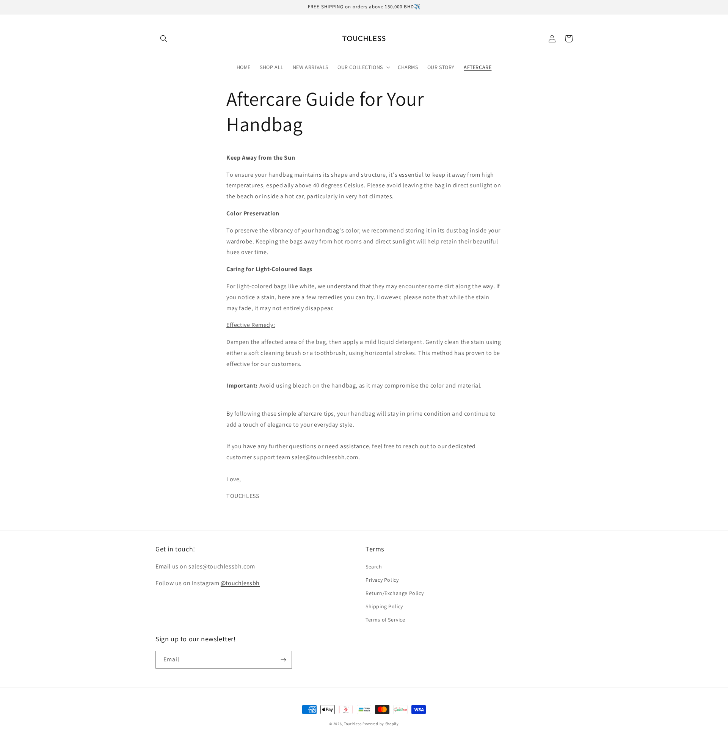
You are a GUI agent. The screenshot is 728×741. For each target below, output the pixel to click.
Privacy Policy (382, 579)
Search (374, 566)
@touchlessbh (240, 583)
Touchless (352, 723)
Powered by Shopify (380, 723)
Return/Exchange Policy (395, 593)
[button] (163, 38)
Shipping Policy (384, 606)
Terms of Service (385, 619)
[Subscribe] (283, 660)
